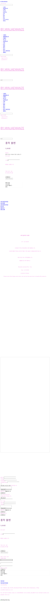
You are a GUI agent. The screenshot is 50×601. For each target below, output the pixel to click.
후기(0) (2, 206)
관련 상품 (3, 209)
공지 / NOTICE (6, 19)
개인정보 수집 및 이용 (5, 485)
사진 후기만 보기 (6, 494)
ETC (4, 14)
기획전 (4, 7)
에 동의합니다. (9, 485)
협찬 (4, 15)
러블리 (4, 9)
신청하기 (3, 569)
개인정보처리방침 (4, 583)
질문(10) (2, 208)
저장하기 (3, 492)
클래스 (4, 20)
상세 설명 (3, 203)
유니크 (4, 10)
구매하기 (3, 514)
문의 (4, 18)
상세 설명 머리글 (4, 201)
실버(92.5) (5, 12)
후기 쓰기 (3, 497)
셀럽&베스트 (5, 8)
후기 (4, 17)
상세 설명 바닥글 (4, 204)
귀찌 (4, 13)
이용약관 (2, 581)
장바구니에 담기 (4, 552)
